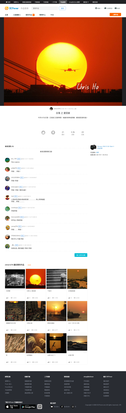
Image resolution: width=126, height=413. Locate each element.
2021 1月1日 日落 (73, 323)
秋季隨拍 (29, 355)
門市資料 (86, 381)
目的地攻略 (67, 387)
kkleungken (15, 187)
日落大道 (29, 323)
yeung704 (14, 226)
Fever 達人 (8, 384)
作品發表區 (8, 390)
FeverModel (9, 387)
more (29, 265)
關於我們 (106, 381)
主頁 (6, 15)
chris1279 (56, 109)
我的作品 (30, 15)
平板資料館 (28, 390)
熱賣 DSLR (87, 393)
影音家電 (47, 393)
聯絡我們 (106, 384)
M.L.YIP (14, 159)
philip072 (14, 168)
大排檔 (8, 291)
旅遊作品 (67, 390)
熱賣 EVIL (87, 396)
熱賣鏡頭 (86, 390)
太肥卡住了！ (51, 355)
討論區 (7, 393)
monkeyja (14, 207)
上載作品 (115, 14)
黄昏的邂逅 (50, 323)
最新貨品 (86, 384)
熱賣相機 (86, 387)
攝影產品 (47, 384)
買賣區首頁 (47, 381)
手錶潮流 (47, 396)
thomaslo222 (15, 217)
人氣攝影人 (17, 15)
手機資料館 (28, 387)
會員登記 (106, 390)
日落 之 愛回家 (31, 291)
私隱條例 (106, 396)
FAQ (52, 15)
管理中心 (42, 15)
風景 (97, 152)
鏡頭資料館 (28, 384)
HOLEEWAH (15, 177)
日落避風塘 (71, 291)
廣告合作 (106, 387)
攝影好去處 (69, 381)
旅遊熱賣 (67, 384)
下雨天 (49, 291)
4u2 (12, 196)
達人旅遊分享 (68, 393)
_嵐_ (12, 245)
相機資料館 (28, 381)
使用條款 (106, 393)
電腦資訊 (47, 390)
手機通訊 (47, 387)
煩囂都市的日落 (11, 323)
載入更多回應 (80, 255)
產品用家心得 (29, 393)
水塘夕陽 (71, 355)
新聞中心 (8, 381)
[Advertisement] (63, 125)
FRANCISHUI (15, 236)
